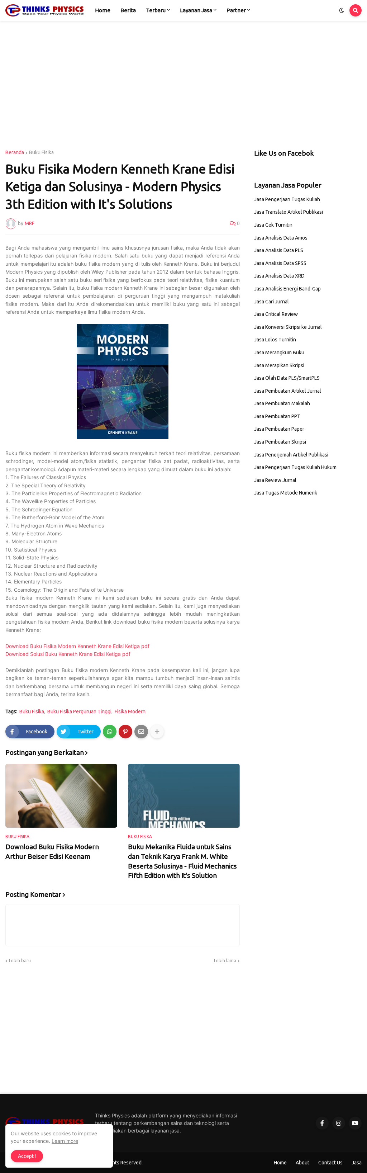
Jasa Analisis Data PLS (278, 250)
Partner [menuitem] (236, 10)
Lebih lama (225, 960)
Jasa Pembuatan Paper (279, 429)
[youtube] (355, 1123)
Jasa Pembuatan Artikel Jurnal (287, 391)
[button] (341, 10)
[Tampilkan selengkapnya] (157, 731)
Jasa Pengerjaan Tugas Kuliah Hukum (295, 467)
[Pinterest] (125, 731)
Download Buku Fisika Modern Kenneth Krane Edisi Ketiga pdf (77, 646)
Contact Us (330, 1162)
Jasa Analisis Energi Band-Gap (287, 289)
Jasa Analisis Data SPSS (280, 263)
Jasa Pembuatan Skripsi (280, 442)
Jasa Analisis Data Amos (281, 238)
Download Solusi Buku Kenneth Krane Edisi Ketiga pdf (67, 654)
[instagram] (338, 1123)
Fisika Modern (130, 711)
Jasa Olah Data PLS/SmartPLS (287, 378)
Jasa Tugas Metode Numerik (285, 493)
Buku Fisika (41, 152)
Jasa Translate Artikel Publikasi (288, 212)
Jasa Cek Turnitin (273, 225)
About (302, 1162)
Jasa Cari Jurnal (271, 301)
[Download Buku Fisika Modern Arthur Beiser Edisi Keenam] (61, 796)
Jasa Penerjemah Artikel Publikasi (291, 455)
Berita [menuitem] (128, 10)
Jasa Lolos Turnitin (275, 339)
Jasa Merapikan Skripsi (279, 365)
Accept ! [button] (27, 1156)
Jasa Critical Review (276, 314)
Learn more (65, 1141)
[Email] (141, 731)
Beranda (14, 152)
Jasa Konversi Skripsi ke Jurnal (288, 327)
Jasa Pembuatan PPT (277, 416)
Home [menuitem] (102, 10)
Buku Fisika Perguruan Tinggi (79, 711)
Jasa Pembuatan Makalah (282, 403)
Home (280, 1162)
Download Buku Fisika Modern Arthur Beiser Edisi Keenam (52, 851)
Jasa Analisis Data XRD (279, 276)
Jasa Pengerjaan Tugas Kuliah (287, 199)
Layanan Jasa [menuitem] (196, 10)
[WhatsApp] (109, 731)
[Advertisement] (183, 85)
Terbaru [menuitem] (156, 10)
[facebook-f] (322, 1123)
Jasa (357, 1162)
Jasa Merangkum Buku (279, 352)
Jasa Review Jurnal (275, 480)
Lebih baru (20, 960)
